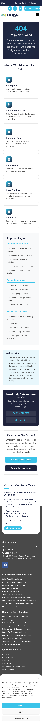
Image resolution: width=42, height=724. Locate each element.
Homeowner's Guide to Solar (21, 304)
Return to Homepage (21, 468)
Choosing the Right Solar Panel (19, 299)
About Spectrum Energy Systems (18, 337)
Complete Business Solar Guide (19, 271)
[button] (38, 678)
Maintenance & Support (19, 328)
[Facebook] (5, 565)
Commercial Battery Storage (21, 255)
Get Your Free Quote (21, 460)
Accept (21, 705)
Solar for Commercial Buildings (17, 261)
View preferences (21, 718)
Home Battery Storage (18, 289)
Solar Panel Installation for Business (20, 250)
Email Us (23, 420)
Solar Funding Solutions (19, 332)
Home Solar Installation (19, 285)
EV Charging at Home (18, 294)
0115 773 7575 (22, 413)
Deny (21, 712)
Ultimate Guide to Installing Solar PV (20, 318)
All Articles (14, 323)
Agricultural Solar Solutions (21, 266)
